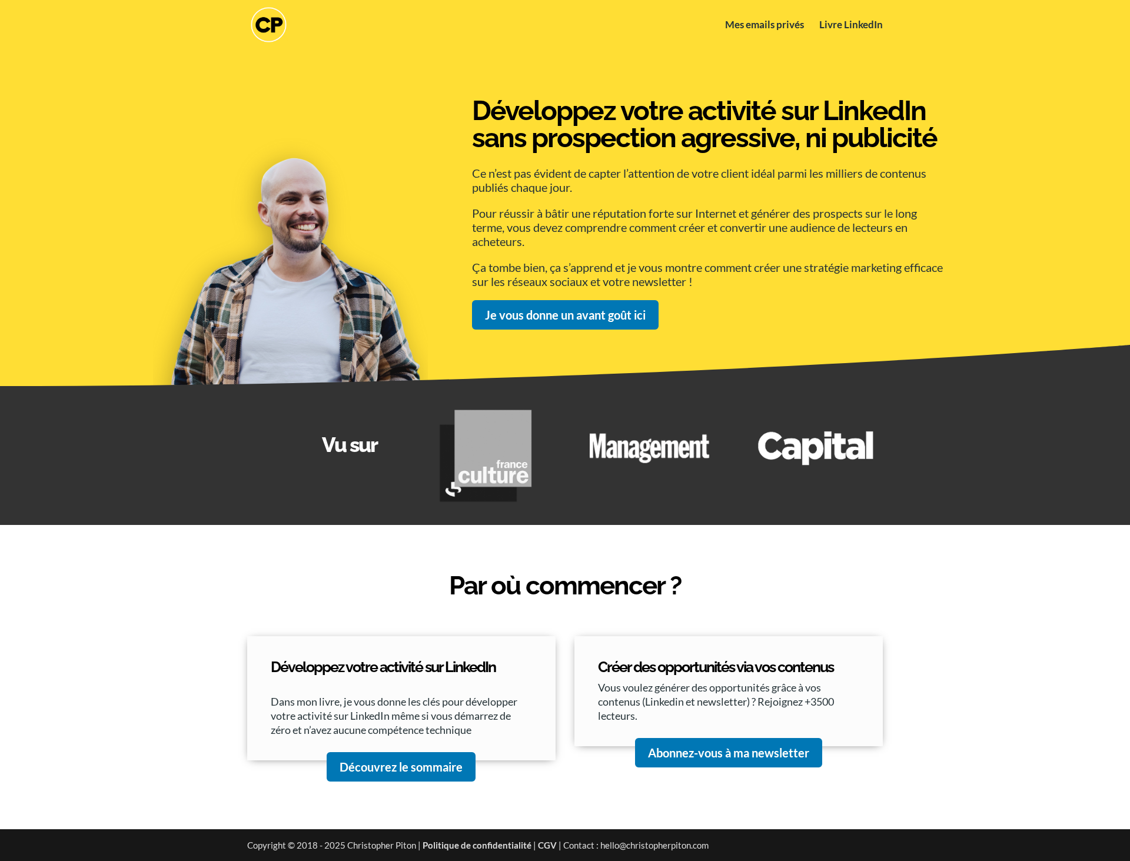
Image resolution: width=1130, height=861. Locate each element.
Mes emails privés (764, 26)
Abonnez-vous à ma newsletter (728, 753)
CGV (547, 845)
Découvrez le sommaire (401, 767)
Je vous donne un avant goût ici (565, 315)
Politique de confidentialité (477, 845)
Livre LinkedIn (851, 26)
